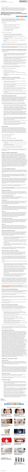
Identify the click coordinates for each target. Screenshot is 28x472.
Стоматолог (3, 1)
